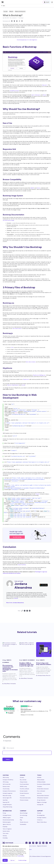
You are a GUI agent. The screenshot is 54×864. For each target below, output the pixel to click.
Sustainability (23, 824)
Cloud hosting (6, 788)
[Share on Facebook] (27, 611)
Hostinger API (40, 804)
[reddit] (43, 843)
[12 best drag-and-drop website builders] (44, 649)
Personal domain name (25, 797)
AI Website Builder (41, 782)
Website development (20, 11)
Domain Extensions (24, 793)
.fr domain (22, 795)
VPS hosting (5, 782)
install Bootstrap (14, 90)
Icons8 (23, 385)
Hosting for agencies (7, 793)
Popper (38, 494)
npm (33, 95)
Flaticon (9, 385)
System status (6, 831)
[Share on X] (24, 611)
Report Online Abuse (42, 822)
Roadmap (5, 826)
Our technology (23, 815)
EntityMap (5, 838)
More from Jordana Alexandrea (15, 602)
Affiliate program (7, 817)
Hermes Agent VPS (7, 797)
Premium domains (24, 800)
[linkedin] (26, 843)
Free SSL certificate (24, 788)
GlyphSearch (15, 385)
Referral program (7, 822)
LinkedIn (16, 598)
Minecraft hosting (7, 795)
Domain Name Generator (43, 788)
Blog (21, 819)
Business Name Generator (43, 795)
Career (21, 817)
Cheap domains (23, 782)
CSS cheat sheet (16, 328)
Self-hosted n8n (6, 784)
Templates (39, 786)
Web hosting (6, 777)
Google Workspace (7, 804)
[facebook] (30, 843)
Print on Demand (41, 791)
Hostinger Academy (41, 817)
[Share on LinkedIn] (30, 611)
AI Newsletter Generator (42, 797)
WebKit (32, 188)
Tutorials (5, 11)
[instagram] (33, 843)
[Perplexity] (22, 21)
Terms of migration (7, 829)
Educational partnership (8, 819)
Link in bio (39, 793)
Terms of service (32, 846)
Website (11, 11)
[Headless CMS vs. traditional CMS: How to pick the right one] (27, 649)
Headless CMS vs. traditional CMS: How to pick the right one (26, 664)
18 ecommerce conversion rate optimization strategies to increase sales (10, 668)
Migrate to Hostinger (42, 802)
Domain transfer (23, 791)
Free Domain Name (24, 784)
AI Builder (39, 777)
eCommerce (5, 662)
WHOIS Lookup (23, 786)
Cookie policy (20, 856)
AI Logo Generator (41, 800)
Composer (37, 95)
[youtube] (40, 843)
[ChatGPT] (12, 21)
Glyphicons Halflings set (39, 375)
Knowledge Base (41, 815)
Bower (44, 95)
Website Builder (40, 779)
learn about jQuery (31, 362)
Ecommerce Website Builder (43, 784)
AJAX (12, 347)
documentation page (8, 220)
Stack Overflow (22, 564)
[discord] (50, 843)
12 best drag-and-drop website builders (43, 663)
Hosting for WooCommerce (9, 791)
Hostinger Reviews (7, 815)
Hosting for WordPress (8, 779)
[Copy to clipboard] (22, 611)
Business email (6, 786)
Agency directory (7, 824)
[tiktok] (47, 843)
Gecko (38, 188)
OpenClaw (5, 800)
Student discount (24, 822)
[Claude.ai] (14, 21)
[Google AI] (17, 21)
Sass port (44, 85)
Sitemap (5, 835)
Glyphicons (26, 379)
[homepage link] (2, 2)
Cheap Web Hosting (7, 806)
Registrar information (42, 846)
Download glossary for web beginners (27, 40)
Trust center (5, 833)
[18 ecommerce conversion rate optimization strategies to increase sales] (10, 649)
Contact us (39, 819)
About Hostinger (24, 813)
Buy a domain (23, 779)
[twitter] (36, 843)
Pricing (4, 813)
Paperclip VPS (6, 802)
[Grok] (19, 21)
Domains (22, 777)
